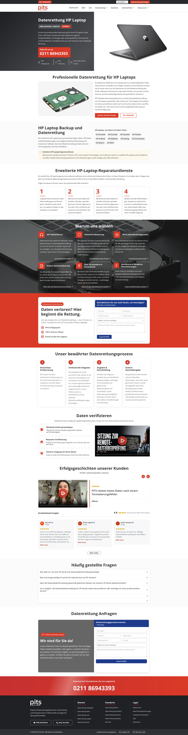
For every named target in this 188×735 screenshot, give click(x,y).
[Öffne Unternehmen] (133, 8)
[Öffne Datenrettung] (106, 8)
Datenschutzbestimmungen (142, 711)
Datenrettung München (113, 715)
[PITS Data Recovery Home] (42, 8)
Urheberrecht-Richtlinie (140, 715)
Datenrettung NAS (83, 722)
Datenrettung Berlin (111, 708)
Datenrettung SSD (83, 715)
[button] (122, 441)
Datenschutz (137, 708)
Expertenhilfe (104, 337)
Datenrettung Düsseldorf (113, 711)
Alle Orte (108, 722)
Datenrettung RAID (83, 711)
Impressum (136, 722)
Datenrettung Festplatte (85, 708)
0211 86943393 (94, 688)
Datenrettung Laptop (84, 719)
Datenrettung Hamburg (113, 718)
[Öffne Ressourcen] (147, 8)
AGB (134, 718)
